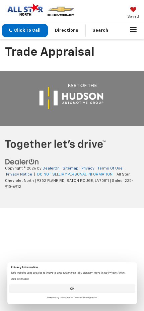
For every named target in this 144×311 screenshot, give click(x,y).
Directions (66, 30)
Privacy (87, 168)
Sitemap (70, 168)
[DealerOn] (22, 162)
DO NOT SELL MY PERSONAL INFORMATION (75, 174)
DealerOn (51, 168)
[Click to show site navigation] (133, 30)
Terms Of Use (110, 168)
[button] (25, 30)
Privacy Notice (19, 174)
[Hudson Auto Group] (71, 96)
